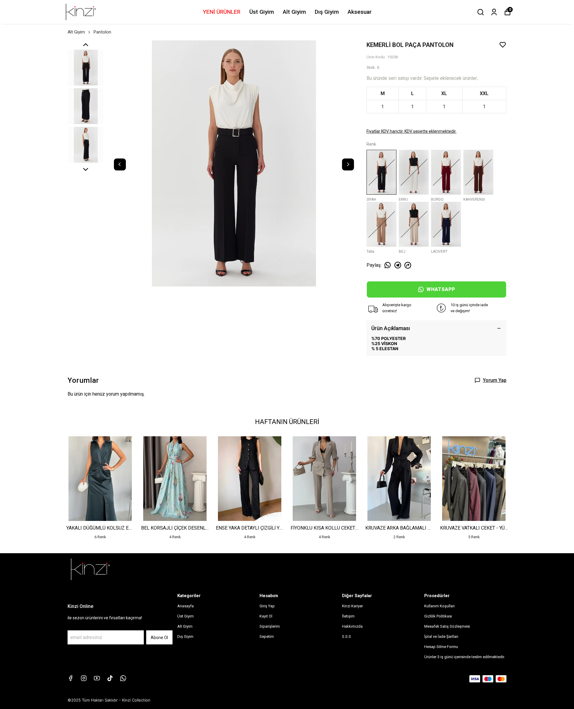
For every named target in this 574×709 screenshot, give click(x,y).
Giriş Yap (267, 606)
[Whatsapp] (123, 678)
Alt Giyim (294, 11)
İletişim (348, 616)
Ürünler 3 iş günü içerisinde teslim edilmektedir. (464, 657)
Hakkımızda (352, 626)
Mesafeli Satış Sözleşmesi (447, 626)
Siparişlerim (269, 626)
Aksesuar (360, 11)
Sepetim (266, 636)
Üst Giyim (261, 11)
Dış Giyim (327, 11)
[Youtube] (97, 678)
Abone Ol (159, 637)
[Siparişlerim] (494, 12)
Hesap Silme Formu (441, 646)
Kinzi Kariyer (352, 606)
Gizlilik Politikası (438, 616)
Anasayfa (185, 606)
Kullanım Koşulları (439, 606)
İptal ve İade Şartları (441, 636)
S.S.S (346, 636)
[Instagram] (84, 678)
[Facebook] (71, 678)
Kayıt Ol (265, 616)
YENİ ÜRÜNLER (221, 11)
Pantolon (102, 32)
